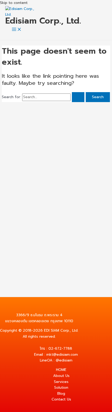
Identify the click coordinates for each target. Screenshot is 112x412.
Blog (61, 393)
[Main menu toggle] (16, 30)
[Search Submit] (78, 97)
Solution (61, 387)
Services (61, 382)
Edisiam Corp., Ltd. (43, 20)
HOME (61, 369)
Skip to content (14, 2)
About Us (61, 375)
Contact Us (61, 399)
